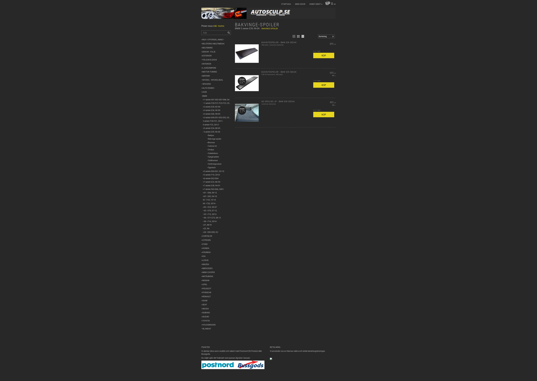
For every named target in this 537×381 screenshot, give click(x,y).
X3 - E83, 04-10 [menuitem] (210, 196)
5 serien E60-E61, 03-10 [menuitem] (214, 171)
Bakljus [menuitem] (211, 135)
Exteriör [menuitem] (207, 55)
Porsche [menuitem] (206, 292)
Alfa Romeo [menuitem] (208, 88)
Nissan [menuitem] (205, 280)
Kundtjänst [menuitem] (315, 4)
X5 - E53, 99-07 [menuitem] (210, 207)
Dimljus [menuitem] (211, 149)
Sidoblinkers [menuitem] (213, 153)
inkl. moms (218, 25)
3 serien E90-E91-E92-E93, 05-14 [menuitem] (217, 117)
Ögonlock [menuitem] (212, 167)
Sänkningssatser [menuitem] (215, 164)
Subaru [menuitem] (206, 312)
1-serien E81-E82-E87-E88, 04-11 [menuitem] (217, 99)
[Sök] (229, 33)
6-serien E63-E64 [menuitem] (211, 178)
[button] (294, 36)
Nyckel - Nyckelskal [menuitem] (212, 79)
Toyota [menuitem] (206, 320)
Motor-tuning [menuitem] (209, 71)
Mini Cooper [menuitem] (208, 272)
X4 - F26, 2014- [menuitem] (209, 203)
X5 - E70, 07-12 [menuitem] (210, 210)
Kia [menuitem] (204, 256)
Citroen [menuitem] (206, 240)
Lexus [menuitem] (205, 260)
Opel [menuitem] (204, 284)
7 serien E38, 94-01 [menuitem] (212, 185)
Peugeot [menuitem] (206, 288)
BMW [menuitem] (204, 96)
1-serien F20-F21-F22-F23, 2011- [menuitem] (217, 103)
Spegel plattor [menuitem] (213, 156)
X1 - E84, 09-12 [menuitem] (210, 192)
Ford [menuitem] (205, 244)
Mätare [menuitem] (206, 75)
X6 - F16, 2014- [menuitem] (210, 221)
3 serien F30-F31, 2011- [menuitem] (213, 121)
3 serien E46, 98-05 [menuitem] (212, 113)
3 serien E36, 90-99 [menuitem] (212, 110)
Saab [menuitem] (204, 300)
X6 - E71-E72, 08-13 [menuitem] (212, 217)
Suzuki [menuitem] (205, 316)
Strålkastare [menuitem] (213, 160)
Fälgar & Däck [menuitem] (209, 59)
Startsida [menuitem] (286, 4)
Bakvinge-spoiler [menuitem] (214, 139)
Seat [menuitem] (204, 304)
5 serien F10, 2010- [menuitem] (212, 174)
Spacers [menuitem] (206, 84)
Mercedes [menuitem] (207, 268)
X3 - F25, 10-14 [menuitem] (209, 199)
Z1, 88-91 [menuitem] (208, 224)
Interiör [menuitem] (206, 63)
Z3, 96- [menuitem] (207, 228)
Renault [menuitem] (206, 296)
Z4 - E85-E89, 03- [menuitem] (211, 232)
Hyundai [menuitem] (206, 252)
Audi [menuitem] (204, 92)
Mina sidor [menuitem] (300, 4)
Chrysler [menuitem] (207, 236)
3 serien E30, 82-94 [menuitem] (212, 106)
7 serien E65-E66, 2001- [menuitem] (214, 189)
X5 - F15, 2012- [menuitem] (210, 214)
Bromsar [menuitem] (211, 142)
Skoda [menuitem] (205, 308)
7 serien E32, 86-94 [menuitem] (212, 181)
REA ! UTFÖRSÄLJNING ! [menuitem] (213, 39)
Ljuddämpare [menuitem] (209, 67)
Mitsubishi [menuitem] (207, 276)
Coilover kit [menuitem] (212, 146)
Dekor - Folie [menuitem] (208, 51)
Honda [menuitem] (205, 248)
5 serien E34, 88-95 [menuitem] (212, 128)
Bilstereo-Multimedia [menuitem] (213, 43)
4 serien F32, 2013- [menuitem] (211, 124)
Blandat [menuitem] (206, 328)
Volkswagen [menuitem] (208, 324)
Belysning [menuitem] (207, 47)
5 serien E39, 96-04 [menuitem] (212, 131)
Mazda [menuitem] (205, 264)
